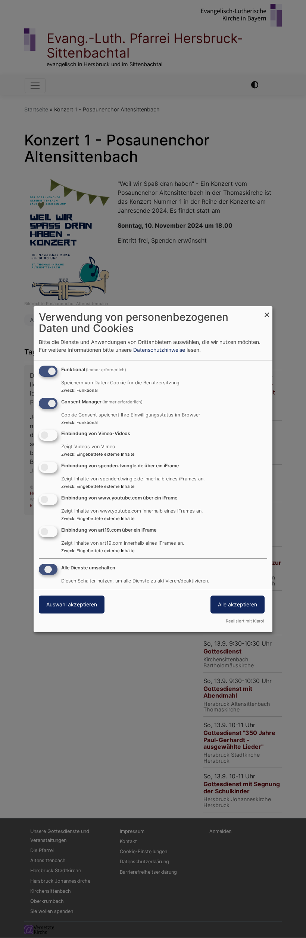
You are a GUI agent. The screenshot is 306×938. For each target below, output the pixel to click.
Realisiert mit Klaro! (245, 621)
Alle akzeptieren (237, 604)
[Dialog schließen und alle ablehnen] (266, 311)
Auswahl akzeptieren (71, 604)
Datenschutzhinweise (159, 350)
